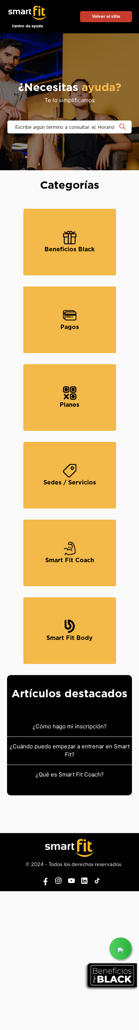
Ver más (55, 241)
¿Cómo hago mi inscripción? (70, 726)
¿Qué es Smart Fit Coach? (70, 774)
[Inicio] (27, 14)
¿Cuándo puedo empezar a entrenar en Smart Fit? (70, 750)
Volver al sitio (106, 16)
